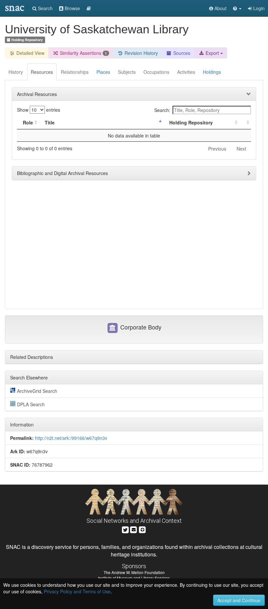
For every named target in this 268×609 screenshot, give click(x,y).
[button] (237, 8)
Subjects (127, 72)
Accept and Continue (238, 600)
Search (45, 8)
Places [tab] (103, 72)
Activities (186, 72)
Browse (71, 8)
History (15, 72)
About (219, 8)
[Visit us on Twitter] (125, 529)
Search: (162, 110)
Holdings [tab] (212, 72)
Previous (217, 148)
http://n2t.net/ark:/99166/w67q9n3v (71, 438)
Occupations (156, 72)
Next (241, 148)
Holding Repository (191, 122)
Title (50, 122)
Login (258, 8)
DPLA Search (31, 404)
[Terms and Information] (142, 529)
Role (28, 122)
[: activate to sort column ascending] (245, 122)
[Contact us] (134, 529)
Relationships (75, 72)
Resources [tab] (42, 72)
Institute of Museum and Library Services (134, 578)
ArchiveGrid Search (37, 391)
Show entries (38, 109)
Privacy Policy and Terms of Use (77, 591)
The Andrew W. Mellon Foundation (134, 572)
